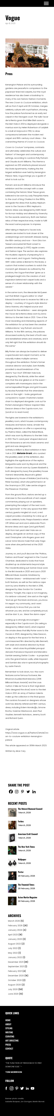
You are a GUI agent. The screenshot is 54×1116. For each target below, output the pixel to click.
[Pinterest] (22, 791)
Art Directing (12, 1040)
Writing (9, 1032)
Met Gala (13, 123)
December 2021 (15, 962)
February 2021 (15, 971)
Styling (8, 1028)
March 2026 (14, 921)
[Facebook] (11, 791)
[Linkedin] (34, 791)
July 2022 (13, 948)
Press (8, 1044)
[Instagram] (16, 791)
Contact (9, 1048)
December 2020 (16, 975)
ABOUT (8, 1024)
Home (7, 1020)
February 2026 (15, 925)
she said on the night (38, 596)
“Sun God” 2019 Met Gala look (26, 372)
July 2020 (13, 989)
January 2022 (15, 957)
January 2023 (15, 939)
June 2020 (13, 993)
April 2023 (13, 934)
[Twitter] (28, 791)
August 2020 (14, 984)
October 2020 (15, 980)
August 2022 (14, 943)
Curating (9, 1036)
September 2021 (16, 966)
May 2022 (13, 952)
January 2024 (15, 930)
